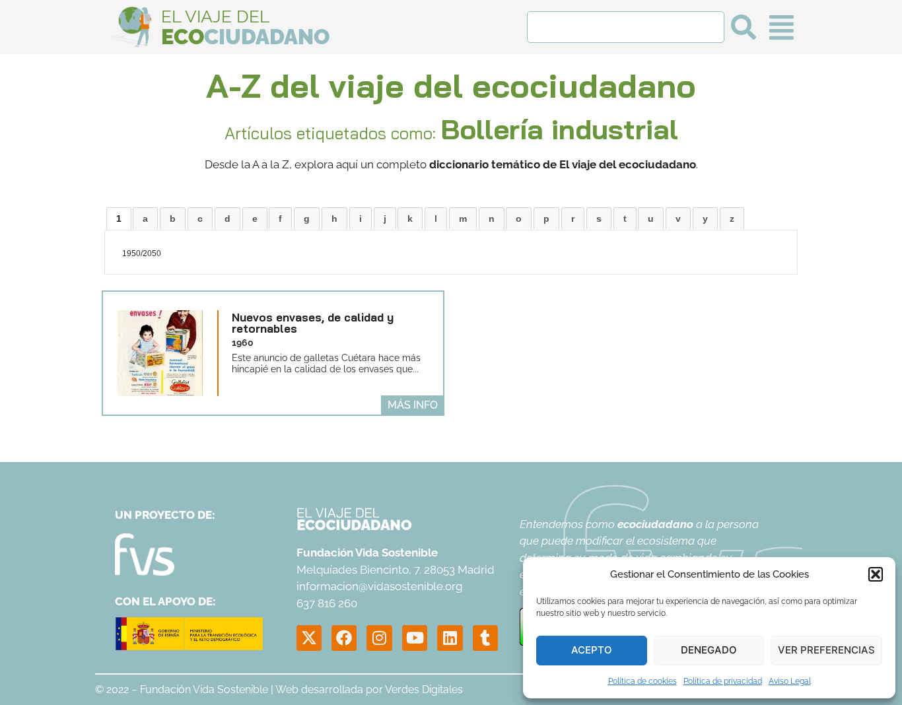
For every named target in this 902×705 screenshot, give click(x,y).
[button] (875, 574)
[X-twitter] (309, 637)
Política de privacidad (722, 681)
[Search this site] (625, 27)
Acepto (591, 650)
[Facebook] (344, 637)
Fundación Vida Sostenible (204, 689)
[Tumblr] (485, 637)
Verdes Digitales (424, 689)
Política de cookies (642, 681)
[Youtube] (414, 637)
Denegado (709, 650)
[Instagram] (379, 637)
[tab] (118, 218)
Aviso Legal (790, 681)
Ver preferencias (826, 650)
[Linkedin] (449, 637)
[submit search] (743, 27)
